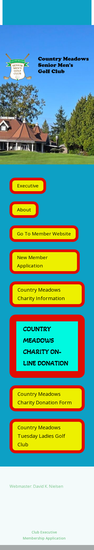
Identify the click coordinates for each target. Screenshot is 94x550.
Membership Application (44, 538)
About (24, 209)
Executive (28, 185)
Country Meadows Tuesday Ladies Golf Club (41, 436)
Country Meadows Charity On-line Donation (45, 346)
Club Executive (44, 532)
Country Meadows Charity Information (41, 294)
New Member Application (32, 261)
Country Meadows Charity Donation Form (45, 398)
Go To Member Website (44, 233)
